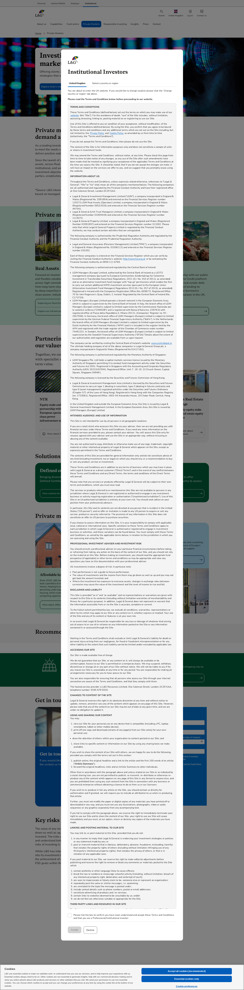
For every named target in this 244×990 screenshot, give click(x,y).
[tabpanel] (122, 504)
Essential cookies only (186, 979)
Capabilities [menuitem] (56, 24)
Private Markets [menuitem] (91, 24)
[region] (122, 506)
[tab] (77, 83)
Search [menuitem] (161, 15)
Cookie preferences (186, 986)
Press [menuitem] (146, 24)
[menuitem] (176, 13)
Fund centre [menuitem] (73, 24)
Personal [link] (41, 3)
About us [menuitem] (41, 24)
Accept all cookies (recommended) (187, 971)
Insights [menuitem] (135, 24)
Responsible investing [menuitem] (115, 24)
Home (38, 33)
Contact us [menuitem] (202, 15)
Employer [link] (75, 3)
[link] (41, 3)
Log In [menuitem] (190, 15)
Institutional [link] (90, 3)
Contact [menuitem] (157, 24)
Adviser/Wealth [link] (58, 3)
